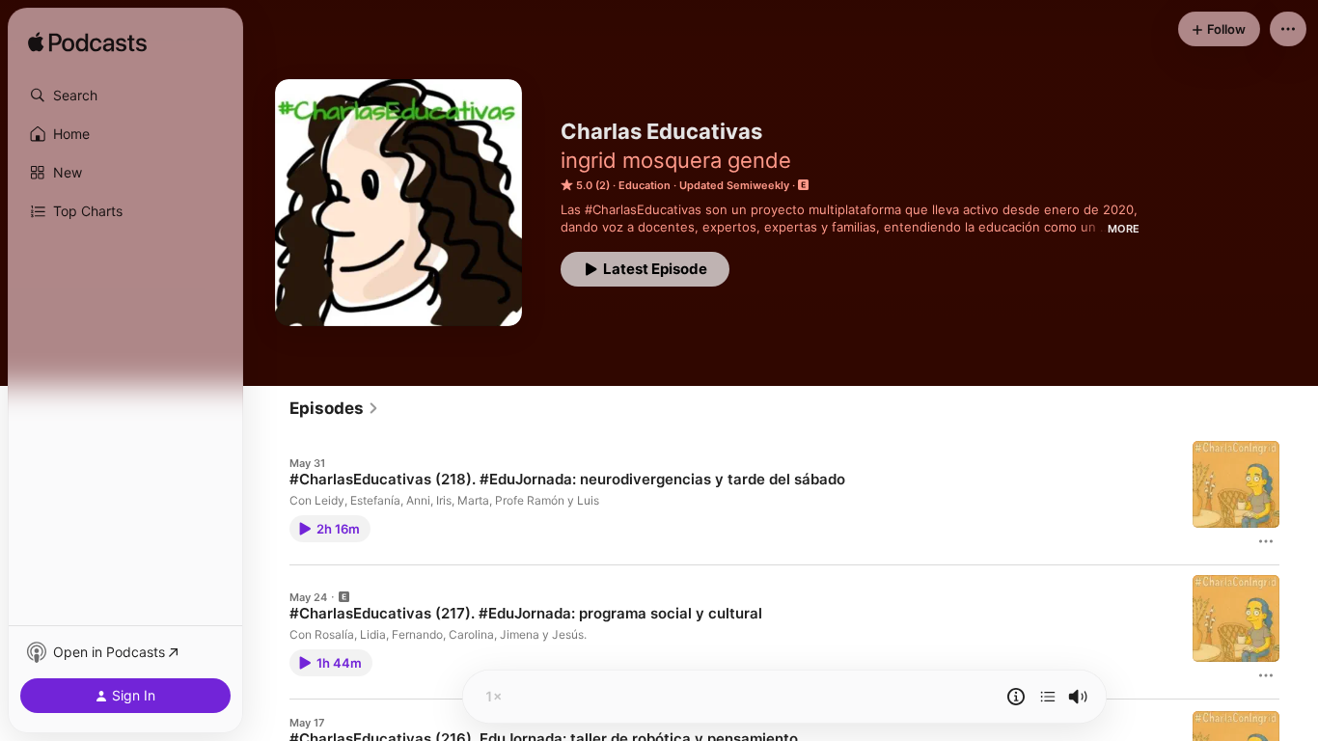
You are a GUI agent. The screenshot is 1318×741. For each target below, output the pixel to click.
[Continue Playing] (1047, 696)
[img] (87, 43)
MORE (1124, 228)
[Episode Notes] (1016, 696)
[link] (334, 408)
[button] (125, 95)
